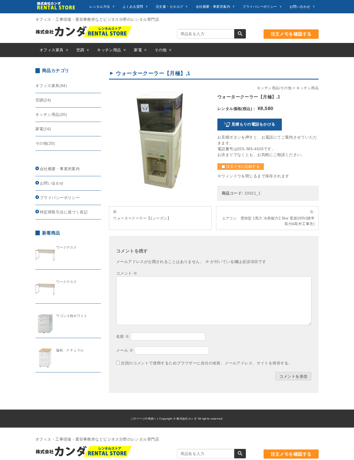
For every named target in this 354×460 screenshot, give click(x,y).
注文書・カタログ (169, 7)
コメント (126, 273)
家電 (138, 50)
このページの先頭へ (144, 418)
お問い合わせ (300, 7)
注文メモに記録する (242, 166)
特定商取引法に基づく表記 (64, 212)
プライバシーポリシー (260, 7)
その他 (160, 50)
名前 (122, 336)
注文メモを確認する (291, 34)
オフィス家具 (52, 50)
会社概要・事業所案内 (213, 7)
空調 (80, 50)
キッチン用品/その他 (274, 88)
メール (124, 350)
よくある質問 (133, 7)
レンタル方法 (99, 7)
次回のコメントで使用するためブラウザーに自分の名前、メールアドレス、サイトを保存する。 (206, 363)
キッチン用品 (109, 50)
